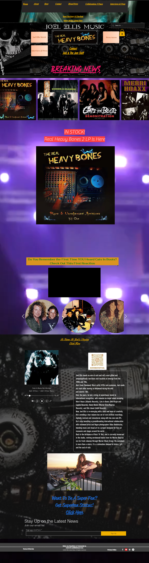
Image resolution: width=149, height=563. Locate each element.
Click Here (74, 512)
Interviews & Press (117, 3)
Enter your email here (33, 530)
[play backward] (23, 316)
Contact (58, 3)
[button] (122, 32)
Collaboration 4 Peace (94, 3)
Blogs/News (73, 3)
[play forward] (125, 316)
